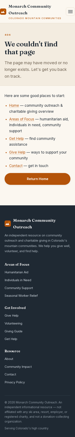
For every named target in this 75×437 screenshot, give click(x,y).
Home (14, 105)
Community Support (19, 288)
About (9, 359)
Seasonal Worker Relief (21, 296)
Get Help (16, 139)
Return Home (37, 179)
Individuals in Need (18, 280)
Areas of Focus (21, 119)
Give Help (17, 152)
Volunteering (13, 323)
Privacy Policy (15, 382)
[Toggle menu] (70, 11)
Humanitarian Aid (16, 272)
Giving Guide (13, 331)
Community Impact (18, 367)
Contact (15, 166)
